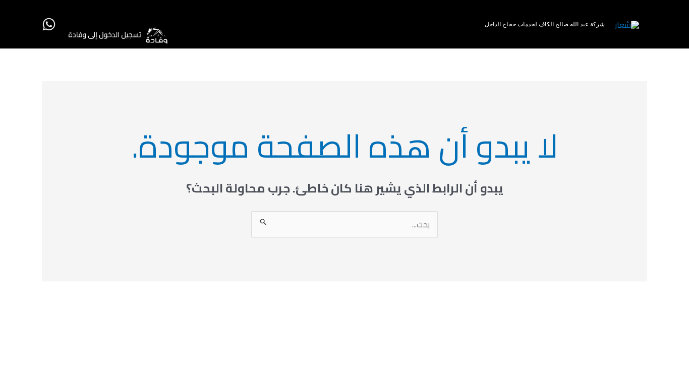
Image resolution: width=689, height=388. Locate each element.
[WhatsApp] (49, 24)
